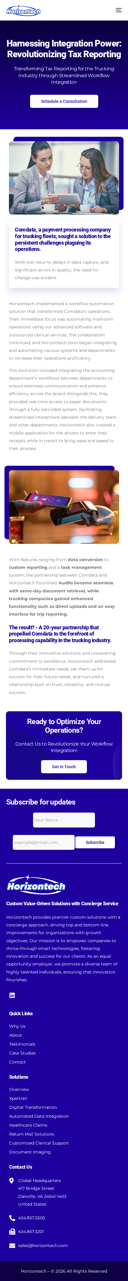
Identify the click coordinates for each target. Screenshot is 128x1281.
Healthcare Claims (28, 1125)
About (15, 1035)
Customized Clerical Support (39, 1143)
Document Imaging (30, 1152)
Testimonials (22, 1044)
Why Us (17, 1026)
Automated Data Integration (39, 1116)
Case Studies (22, 1053)
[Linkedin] (12, 995)
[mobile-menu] (116, 10)
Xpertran (18, 1098)
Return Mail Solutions (31, 1134)
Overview (19, 1089)
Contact (17, 1062)
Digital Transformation (33, 1107)
